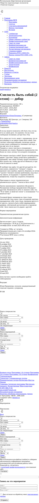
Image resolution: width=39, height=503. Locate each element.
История (12, 30)
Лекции (3, 382)
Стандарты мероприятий (18, 26)
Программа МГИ (10, 20)
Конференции (33, 374)
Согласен (4, 471)
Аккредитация (14, 64)
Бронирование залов (12, 78)
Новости (7, 68)
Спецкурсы (4, 378)
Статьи (7, 74)
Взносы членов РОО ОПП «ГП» (21, 55)
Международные (26, 386)
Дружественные (13, 386)
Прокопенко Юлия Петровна (11, 116)
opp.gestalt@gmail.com (8, 390)
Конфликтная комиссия (17, 45)
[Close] (1, 14)
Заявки (6, 57)
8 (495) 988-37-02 (6, 388)
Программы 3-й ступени (18, 374)
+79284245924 (5, 121)
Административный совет (18, 47)
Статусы (12, 24)
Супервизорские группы (18, 378)
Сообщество (13, 34)
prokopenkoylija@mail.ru (9, 123)
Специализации (6, 376)
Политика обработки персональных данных (20, 82)
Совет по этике (14, 43)
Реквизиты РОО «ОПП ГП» (19, 53)
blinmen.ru (16, 398)
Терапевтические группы (9, 380)
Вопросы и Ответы (11, 72)
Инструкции (9, 70)
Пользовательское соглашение (15, 80)
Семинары (4, 384)
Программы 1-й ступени (20, 372)
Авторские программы (16, 384)
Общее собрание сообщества (19, 39)
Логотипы (8, 76)
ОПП (6, 32)
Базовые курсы (5, 372)
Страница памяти (15, 51)
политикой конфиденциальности (13, 467)
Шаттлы (31, 380)
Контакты (8, 84)
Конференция (14, 66)
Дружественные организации (20, 49)
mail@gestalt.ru (5, 89)
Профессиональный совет (18, 41)
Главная (7, 18)
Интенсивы (23, 380)
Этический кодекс (15, 35)
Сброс (2, 328)
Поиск (3, 330)
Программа (13, 22)
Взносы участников (16, 28)
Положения (13, 37)
